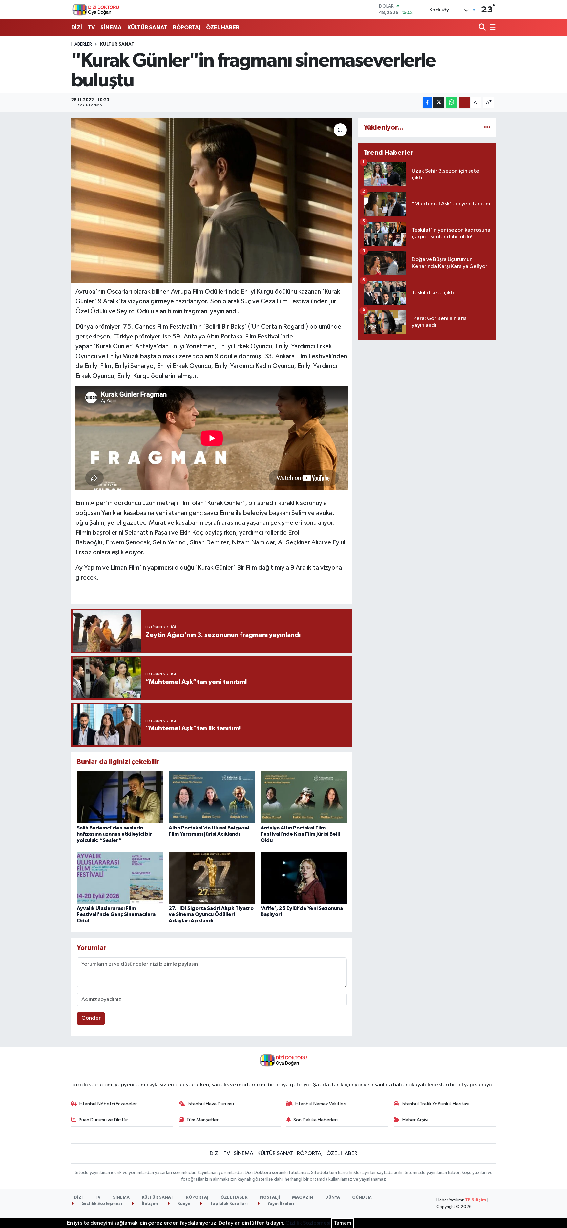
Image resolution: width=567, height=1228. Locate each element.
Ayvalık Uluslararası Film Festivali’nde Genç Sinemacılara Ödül (116, 914)
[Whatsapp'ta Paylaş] (451, 102)
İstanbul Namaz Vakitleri (320, 1103)
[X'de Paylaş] (438, 102)
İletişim (149, 1204)
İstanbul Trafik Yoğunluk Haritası (435, 1103)
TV (91, 27)
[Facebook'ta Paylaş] (427, 102)
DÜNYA (332, 1198)
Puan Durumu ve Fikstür (103, 1119)
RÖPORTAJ (186, 27)
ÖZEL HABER (222, 27)
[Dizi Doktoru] (95, 9)
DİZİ (76, 27)
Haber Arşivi (415, 1119)
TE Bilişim (475, 1200)
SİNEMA (111, 27)
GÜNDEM (362, 1198)
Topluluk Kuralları (228, 1204)
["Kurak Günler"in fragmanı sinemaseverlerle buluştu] (211, 200)
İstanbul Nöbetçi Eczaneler (108, 1103)
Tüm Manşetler (202, 1119)
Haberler (81, 44)
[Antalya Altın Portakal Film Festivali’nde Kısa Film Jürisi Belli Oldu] (304, 797)
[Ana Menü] (491, 28)
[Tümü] (487, 127)
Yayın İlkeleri (280, 1204)
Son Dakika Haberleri (315, 1119)
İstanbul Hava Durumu (211, 1103)
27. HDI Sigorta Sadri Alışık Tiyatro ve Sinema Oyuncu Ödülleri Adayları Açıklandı (211, 914)
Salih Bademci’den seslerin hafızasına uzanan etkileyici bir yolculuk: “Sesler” (114, 834)
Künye (183, 1204)
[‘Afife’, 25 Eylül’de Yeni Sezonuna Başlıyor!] (304, 878)
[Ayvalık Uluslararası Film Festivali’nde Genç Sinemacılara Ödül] (120, 878)
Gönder (91, 1018)
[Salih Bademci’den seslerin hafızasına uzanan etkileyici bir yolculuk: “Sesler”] (120, 797)
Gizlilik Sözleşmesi (101, 1204)
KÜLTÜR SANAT (147, 27)
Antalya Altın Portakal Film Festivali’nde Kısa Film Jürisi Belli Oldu (300, 834)
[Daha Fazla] (464, 102)
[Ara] (483, 28)
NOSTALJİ (270, 1198)
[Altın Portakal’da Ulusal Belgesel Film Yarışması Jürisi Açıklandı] (212, 797)
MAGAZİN (302, 1198)
